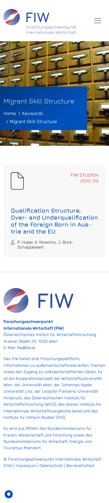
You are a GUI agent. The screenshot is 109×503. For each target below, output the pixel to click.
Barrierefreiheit (80, 465)
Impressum (26, 465)
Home (9, 113)
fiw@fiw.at (26, 347)
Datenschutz (51, 465)
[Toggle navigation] (98, 20)
